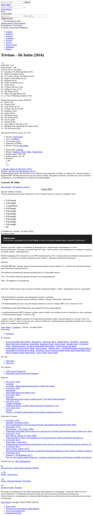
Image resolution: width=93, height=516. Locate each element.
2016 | (23, 206)
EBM (42, 346)
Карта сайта (11, 506)
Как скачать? (6, 187)
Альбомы (10, 38)
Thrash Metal (37, 152)
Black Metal (25, 342)
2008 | (28, 216)
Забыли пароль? (7, 23)
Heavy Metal (26, 152)
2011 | (29, 214)
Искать (27, 2)
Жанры (9, 49)
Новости (9, 34)
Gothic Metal (11, 348)
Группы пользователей (15, 511)
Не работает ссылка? (21, 187)
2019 (12, 361)
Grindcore (20, 348)
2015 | (33, 208)
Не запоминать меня (12, 21)
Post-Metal (20, 350)
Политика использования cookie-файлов (22, 509)
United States (18, 137)
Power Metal (29, 350)
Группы (9, 40)
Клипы (9, 43)
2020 (8, 361)
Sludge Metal (70, 350)
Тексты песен (11, 45)
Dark (6, 5)
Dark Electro (15, 344)
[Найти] (25, 7)
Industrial (74, 348)
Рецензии (10, 334)
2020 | (28, 201)
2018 (8, 363)
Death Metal (34, 344)
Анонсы (9, 36)
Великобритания (13, 373)
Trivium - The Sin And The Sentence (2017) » (18, 171)
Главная (9, 32)
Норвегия (21, 371)
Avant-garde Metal (13, 342)
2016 (18, 141)
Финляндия (25, 373)
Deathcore (25, 344)
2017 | (36, 203)
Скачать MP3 (46, 189)
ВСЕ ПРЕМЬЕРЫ (22, 461)
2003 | (25, 224)
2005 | (23, 222)
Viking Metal (52, 353)
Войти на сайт (7, 18)
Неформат (10, 47)
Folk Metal (72, 346)
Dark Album (6, 502)
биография (23, 146)
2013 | (32, 211)
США (8, 371)
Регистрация (6, 9)
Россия (14, 371)
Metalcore (16, 152)
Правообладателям (13, 513)
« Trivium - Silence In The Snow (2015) (16, 169)
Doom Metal (49, 346)
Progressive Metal (57, 350)
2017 (12, 363)
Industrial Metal (85, 348)
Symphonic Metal (17, 353)
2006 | (31, 219)
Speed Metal (80, 350)
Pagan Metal (10, 350)
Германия (34, 373)
